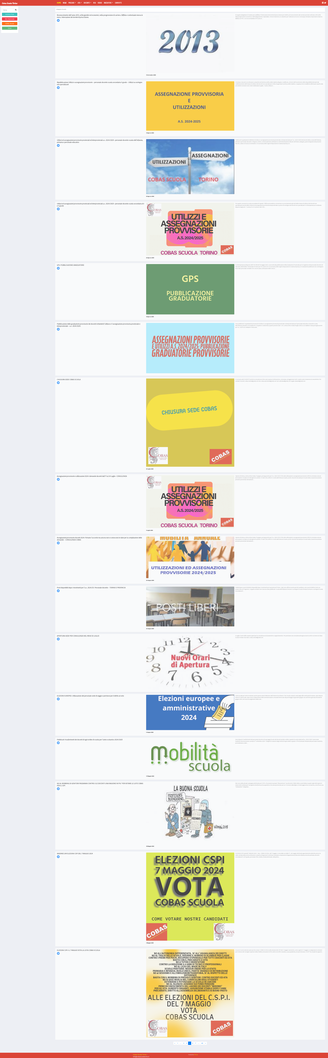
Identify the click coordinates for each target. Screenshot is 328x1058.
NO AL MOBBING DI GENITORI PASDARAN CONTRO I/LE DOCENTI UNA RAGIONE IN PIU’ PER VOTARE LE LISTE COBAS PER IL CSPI (100, 784)
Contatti (118, 3)
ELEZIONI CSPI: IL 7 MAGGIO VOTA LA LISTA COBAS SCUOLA (78, 950)
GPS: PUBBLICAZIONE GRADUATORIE (70, 265)
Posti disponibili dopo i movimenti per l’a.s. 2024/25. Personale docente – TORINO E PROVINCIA (91, 588)
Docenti (87, 3)
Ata (79, 3)
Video (100, 3)
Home (59, 3)
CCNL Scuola (9, 23)
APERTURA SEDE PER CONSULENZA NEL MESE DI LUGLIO (78, 636)
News (65, 3)
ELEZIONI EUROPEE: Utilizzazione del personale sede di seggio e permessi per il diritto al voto (90, 696)
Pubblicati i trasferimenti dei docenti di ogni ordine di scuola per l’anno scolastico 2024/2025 (90, 740)
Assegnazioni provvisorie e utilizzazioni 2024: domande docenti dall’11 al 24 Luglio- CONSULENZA (92, 476)
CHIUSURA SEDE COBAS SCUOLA (69, 379)
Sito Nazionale (9, 19)
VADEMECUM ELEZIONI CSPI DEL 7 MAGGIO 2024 (75, 853)
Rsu (94, 3)
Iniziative (107, 3)
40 (202, 1043)
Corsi (9, 28)
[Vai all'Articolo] (58, 21)
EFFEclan (196, 1054)
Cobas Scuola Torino (10, 2)
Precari (71, 3)
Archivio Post (9, 14)
